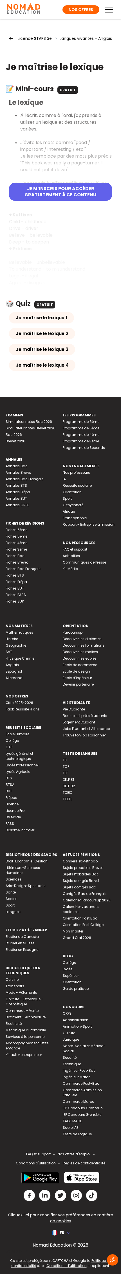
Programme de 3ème (81, 441)
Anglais (12, 664)
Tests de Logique (77, 1134)
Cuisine (12, 979)
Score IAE (70, 1127)
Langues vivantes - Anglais (86, 38)
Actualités (71, 555)
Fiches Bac (15, 555)
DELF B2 (69, 786)
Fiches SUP (15, 601)
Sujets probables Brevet (83, 867)
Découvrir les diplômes (82, 638)
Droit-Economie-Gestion (27, 861)
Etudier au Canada (22, 936)
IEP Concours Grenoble (82, 1114)
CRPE (67, 1013)
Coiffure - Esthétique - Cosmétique (24, 1001)
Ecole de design (76, 671)
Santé (11, 892)
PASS (10, 823)
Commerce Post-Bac (81, 1083)
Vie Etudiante (74, 709)
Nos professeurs (76, 472)
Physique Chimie (20, 658)
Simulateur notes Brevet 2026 (30, 428)
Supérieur (71, 975)
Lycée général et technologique (19, 756)
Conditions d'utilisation (36, 1163)
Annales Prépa (18, 492)
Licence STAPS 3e (35, 38)
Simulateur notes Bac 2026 (29, 421)
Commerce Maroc (78, 1101)
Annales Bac (17, 466)
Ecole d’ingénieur (77, 677)
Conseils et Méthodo (80, 861)
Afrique (69, 511)
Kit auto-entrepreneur (24, 1054)
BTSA (10, 784)
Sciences (13, 879)
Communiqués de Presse (84, 562)
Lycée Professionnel (22, 765)
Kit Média (70, 568)
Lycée (67, 969)
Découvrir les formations (83, 645)
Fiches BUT (15, 588)
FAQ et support (75, 549)
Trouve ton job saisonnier (84, 735)
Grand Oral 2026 (77, 937)
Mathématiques (19, 632)
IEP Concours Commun (83, 1108)
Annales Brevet (18, 472)
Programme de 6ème (81, 421)
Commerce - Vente (22, 1010)
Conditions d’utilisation (66, 1265)
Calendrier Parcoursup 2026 (87, 900)
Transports (15, 986)
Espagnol (14, 671)
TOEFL (67, 799)
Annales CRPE (17, 505)
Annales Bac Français (25, 479)
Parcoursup (72, 632)
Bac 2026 (14, 434)
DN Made (13, 817)
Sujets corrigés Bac (79, 887)
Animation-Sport (77, 1026)
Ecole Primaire (17, 734)
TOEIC (68, 792)
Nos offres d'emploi (74, 1154)
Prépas (11, 797)
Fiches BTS (15, 575)
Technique (72, 1064)
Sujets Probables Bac (81, 874)
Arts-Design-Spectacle (25, 885)
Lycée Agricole (18, 771)
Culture (69, 1032)
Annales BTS (16, 485)
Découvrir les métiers (80, 651)
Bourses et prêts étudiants (85, 715)
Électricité (14, 1023)
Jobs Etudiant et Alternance (86, 728)
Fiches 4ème (16, 542)
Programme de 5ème (81, 428)
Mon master (73, 931)
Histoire (12, 638)
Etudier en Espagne (22, 949)
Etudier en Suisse (20, 943)
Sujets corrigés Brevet (81, 880)
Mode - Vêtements (21, 992)
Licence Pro (15, 810)
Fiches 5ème (16, 536)
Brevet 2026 (15, 441)
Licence (12, 804)
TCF (66, 766)
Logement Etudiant (79, 722)
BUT (9, 791)
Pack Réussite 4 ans (23, 709)
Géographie (16, 645)
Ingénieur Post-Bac (79, 1070)
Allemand (14, 677)
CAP (9, 747)
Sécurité (70, 1057)
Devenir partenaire (78, 684)
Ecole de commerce (80, 664)
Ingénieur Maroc (77, 1077)
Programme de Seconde (84, 447)
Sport (67, 498)
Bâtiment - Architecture (26, 1017)
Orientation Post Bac (80, 918)
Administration (75, 1020)
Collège (12, 740)
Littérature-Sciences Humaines (23, 870)
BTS (9, 778)
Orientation (72, 492)
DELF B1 (68, 779)
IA (64, 479)
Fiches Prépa (16, 581)
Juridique (71, 1039)
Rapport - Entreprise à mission (89, 524)
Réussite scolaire (77, 485)
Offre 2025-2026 (19, 702)
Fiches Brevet (17, 562)
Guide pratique (76, 988)
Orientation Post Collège (83, 924)
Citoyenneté (73, 505)
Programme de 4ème (81, 434)
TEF (65, 773)
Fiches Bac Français (23, 568)
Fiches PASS (16, 594)
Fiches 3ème (16, 549)
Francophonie (75, 518)
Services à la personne (25, 1036)
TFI (65, 760)
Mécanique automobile (26, 1030)
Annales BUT (16, 498)
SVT (9, 651)
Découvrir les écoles (80, 658)
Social (11, 898)
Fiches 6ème (16, 529)
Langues (13, 911)
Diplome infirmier (20, 830)
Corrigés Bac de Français (85, 893)
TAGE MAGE (72, 1121)
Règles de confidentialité (84, 1163)
